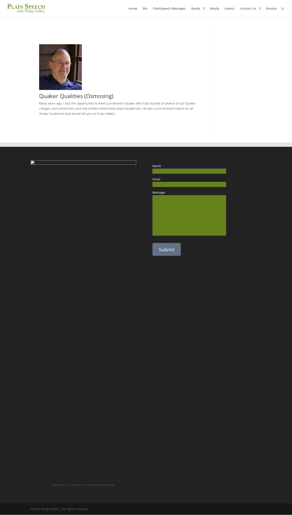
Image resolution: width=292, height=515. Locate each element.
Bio (145, 8)
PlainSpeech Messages (169, 8)
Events (229, 8)
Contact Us (248, 8)
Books (195, 8)
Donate (271, 8)
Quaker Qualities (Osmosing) (76, 96)
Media (214, 8)
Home (132, 8)
